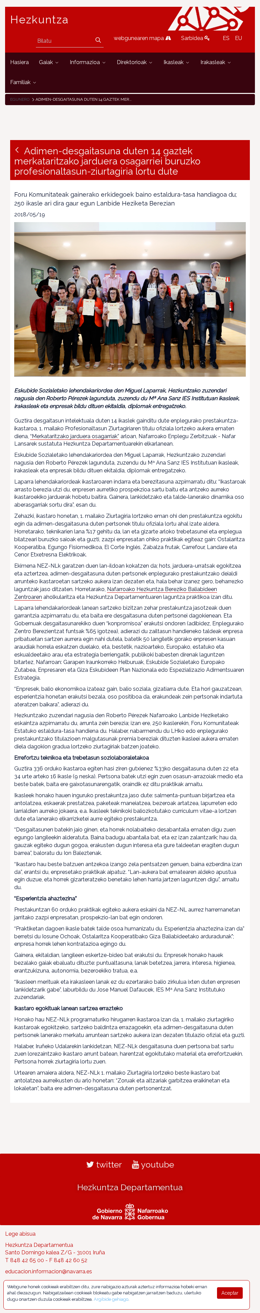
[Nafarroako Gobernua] (130, 1211)
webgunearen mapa (139, 38)
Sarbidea (192, 38)
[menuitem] (19, 63)
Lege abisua (20, 1234)
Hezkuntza (39, 19)
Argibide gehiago (111, 1299)
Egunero (19, 99)
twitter (108, 1164)
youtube (156, 1164)
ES (226, 38)
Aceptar (229, 1293)
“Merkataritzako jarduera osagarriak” (74, 436)
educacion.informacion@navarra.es (48, 1271)
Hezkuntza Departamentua (130, 1187)
